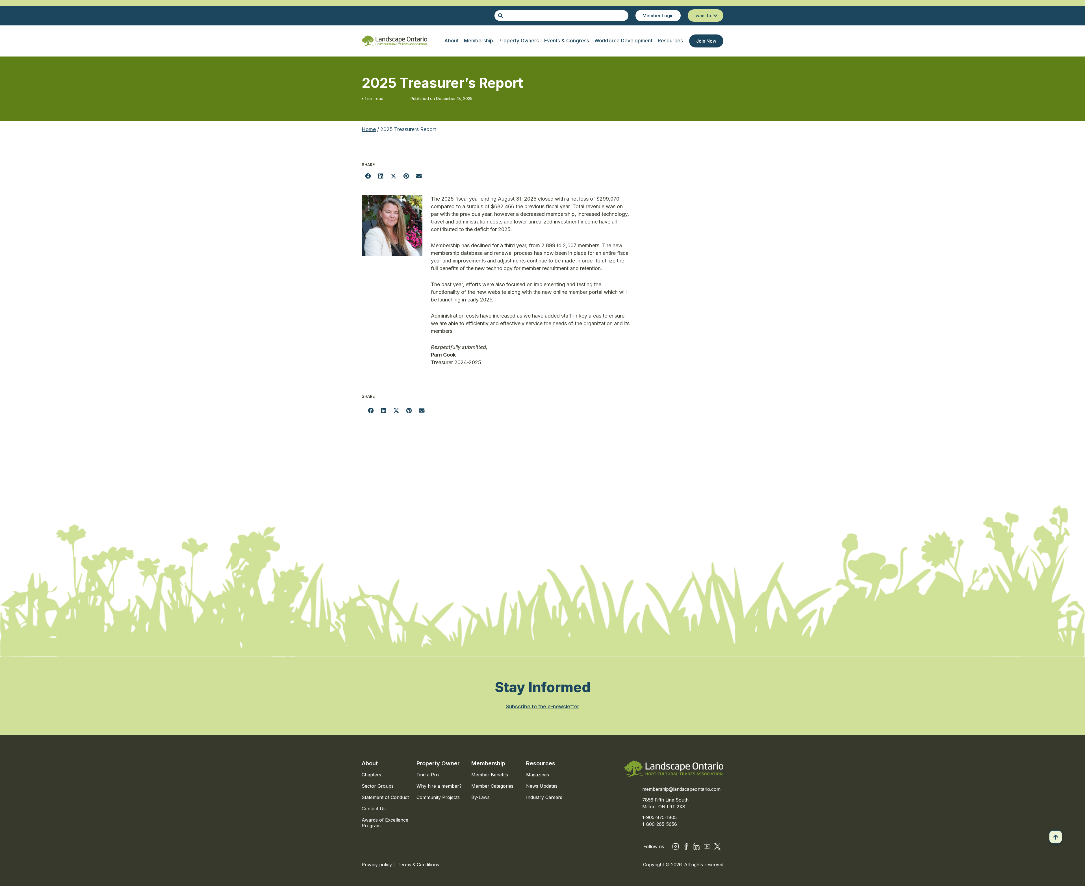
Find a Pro (427, 775)
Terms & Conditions (418, 864)
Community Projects (438, 797)
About (370, 763)
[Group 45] (717, 846)
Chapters (371, 775)
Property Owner (438, 763)
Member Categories (492, 786)
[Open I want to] (715, 15)
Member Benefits (489, 775)
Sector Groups (378, 786)
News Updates (541, 786)
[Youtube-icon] (707, 846)
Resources (540, 763)
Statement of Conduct (385, 797)
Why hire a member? (439, 786)
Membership (488, 763)
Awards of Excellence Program (385, 822)
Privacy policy (377, 864)
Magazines (537, 775)
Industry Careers (544, 797)
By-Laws (480, 797)
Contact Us (374, 808)
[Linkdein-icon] (696, 846)
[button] (368, 176)
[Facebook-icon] (686, 846)
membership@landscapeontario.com (681, 789)
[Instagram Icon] (675, 846)
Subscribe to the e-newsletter (542, 706)
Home (369, 129)
